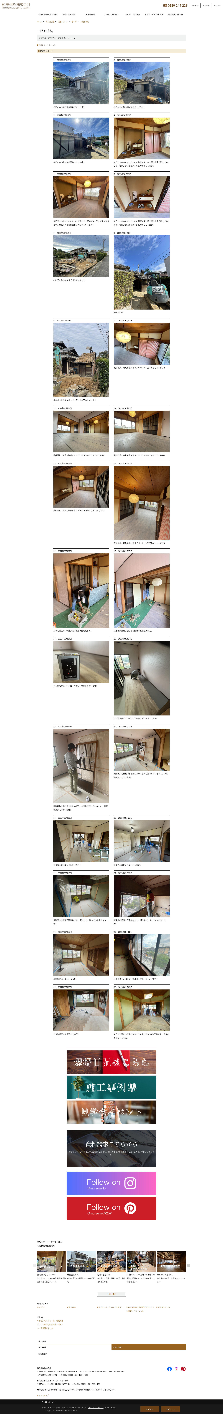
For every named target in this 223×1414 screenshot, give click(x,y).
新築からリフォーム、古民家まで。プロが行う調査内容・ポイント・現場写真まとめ (50, 1324)
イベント (217, 5)
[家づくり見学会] (111, 1112)
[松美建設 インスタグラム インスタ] (111, 1183)
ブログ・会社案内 (132, 14)
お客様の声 (43, 1353)
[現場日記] (111, 1062)
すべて (41, 1307)
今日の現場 (117, 1347)
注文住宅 (72, 1307)
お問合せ (195, 5)
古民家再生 (90, 14)
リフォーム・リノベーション (109, 1307)
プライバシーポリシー (95, 1408)
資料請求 (206, 5)
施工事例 (42, 1347)
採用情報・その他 (175, 14)
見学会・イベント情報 (154, 14)
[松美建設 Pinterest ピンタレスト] (111, 1208)
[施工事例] (111, 1087)
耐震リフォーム (164, 1307)
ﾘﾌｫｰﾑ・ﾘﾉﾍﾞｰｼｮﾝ (111, 14)
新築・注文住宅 (68, 14)
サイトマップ (44, 1395)
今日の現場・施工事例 (47, 14)
